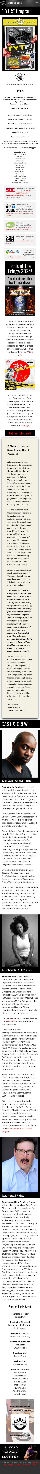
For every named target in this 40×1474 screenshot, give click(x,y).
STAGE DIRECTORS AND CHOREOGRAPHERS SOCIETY (18, 193)
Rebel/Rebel (11, 1021)
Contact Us (26, 1465)
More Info (25, 425)
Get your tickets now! (20, 433)
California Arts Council (17, 257)
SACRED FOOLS (14, 3)
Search (34, 1465)
